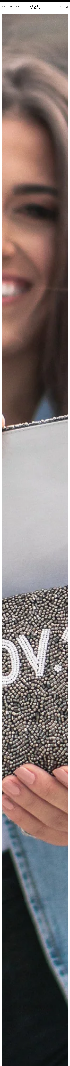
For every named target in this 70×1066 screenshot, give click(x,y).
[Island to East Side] (35, 7)
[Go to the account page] (64, 6)
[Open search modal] (61, 6)
